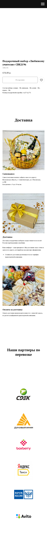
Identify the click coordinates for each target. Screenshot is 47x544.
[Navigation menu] (42, 4)
